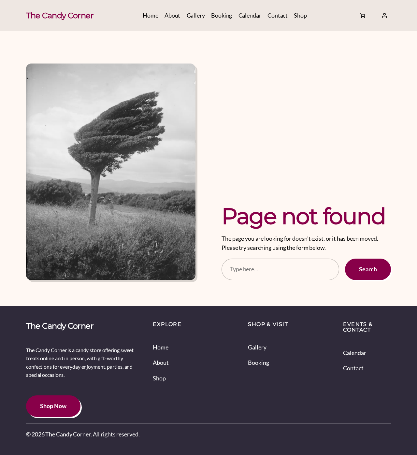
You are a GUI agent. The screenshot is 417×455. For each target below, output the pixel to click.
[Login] (384, 15)
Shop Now (53, 406)
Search (368, 269)
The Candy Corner (59, 15)
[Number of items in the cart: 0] (362, 15)
